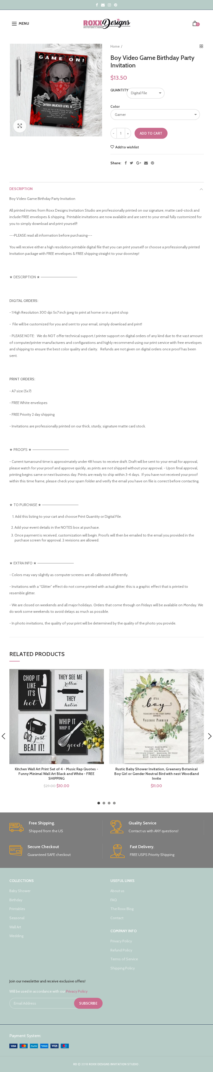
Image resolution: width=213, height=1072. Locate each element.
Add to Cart (151, 133)
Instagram (109, 5)
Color (115, 106)
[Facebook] (125, 163)
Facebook (96, 5)
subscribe (88, 1003)
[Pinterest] (152, 163)
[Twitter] (131, 163)
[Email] (146, 163)
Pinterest (115, 5)
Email (102, 5)
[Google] (139, 163)
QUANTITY (115, 90)
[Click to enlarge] (19, 126)
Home (115, 46)
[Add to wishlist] (96, 676)
